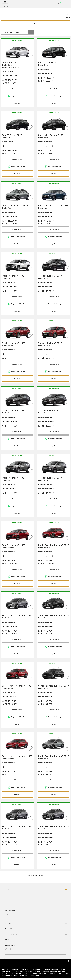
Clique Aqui (34, 975)
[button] (66, 17)
